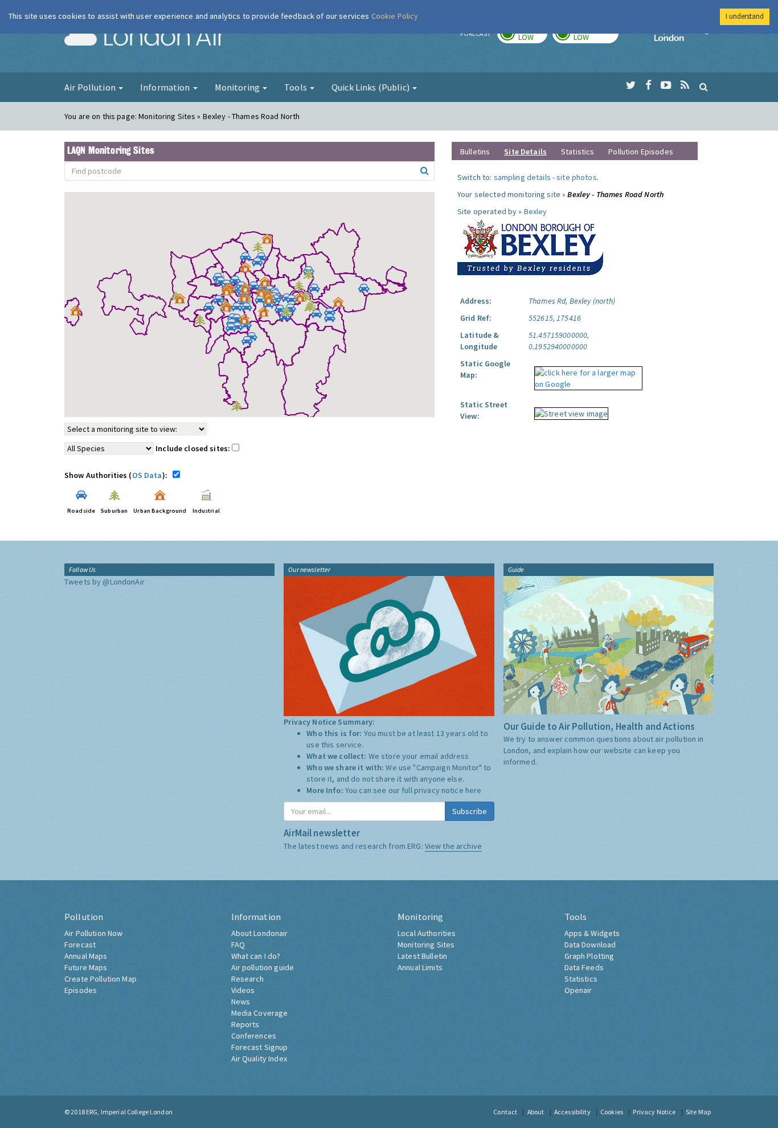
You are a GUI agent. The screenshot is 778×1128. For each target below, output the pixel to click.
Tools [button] (296, 87)
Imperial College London (684, 38)
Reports (245, 1024)
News (241, 1001)
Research (247, 979)
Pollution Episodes (640, 151)
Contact (505, 1111)
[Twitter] (630, 85)
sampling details (522, 177)
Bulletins (475, 151)
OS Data (147, 475)
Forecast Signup (259, 1047)
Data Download (590, 944)
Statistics (577, 151)
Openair (578, 990)
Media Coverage (259, 1013)
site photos (576, 177)
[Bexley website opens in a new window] (530, 245)
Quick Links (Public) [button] (371, 87)
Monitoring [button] (238, 87)
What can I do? (256, 956)
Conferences (254, 1036)
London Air (144, 38)
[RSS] (685, 85)
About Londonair (259, 933)
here (473, 790)
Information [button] (166, 87)
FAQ (238, 944)
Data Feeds (584, 967)
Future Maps (86, 967)
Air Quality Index (259, 1058)
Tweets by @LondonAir (104, 582)
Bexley (535, 211)
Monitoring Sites (426, 944)
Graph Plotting (589, 956)
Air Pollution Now (93, 933)
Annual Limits (420, 967)
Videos (243, 990)
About (535, 1111)
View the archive (453, 846)
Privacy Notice (654, 1111)
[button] (270, 241)
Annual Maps (86, 956)
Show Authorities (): (117, 475)
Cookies (611, 1111)
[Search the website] (704, 86)
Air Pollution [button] (90, 87)
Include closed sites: (193, 448)
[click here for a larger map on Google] (585, 374)
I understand (745, 16)
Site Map (698, 1111)
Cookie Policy (395, 16)
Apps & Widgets (592, 933)
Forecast (80, 944)
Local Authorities (427, 933)
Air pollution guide (262, 967)
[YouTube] (666, 85)
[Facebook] (648, 85)
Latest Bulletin (422, 956)
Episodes (80, 990)
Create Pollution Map (100, 979)
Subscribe (469, 811)
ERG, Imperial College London (129, 1111)
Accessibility (572, 1111)
